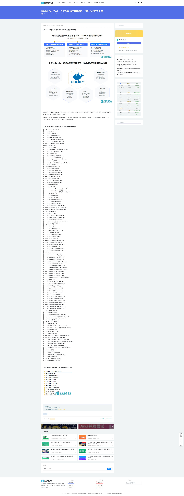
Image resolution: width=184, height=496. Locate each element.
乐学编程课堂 (74, 493)
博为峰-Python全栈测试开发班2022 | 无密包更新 (62, 449)
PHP (121, 92)
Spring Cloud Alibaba (120, 97)
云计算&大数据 (60, 25)
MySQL (128, 90)
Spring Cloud (137, 94)
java (129, 85)
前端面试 (137, 101)
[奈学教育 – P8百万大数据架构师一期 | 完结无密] (45, 458)
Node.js (137, 90)
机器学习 (52, 445)
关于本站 (71, 482)
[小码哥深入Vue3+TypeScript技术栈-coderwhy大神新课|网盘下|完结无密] (82, 444)
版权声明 (71, 485)
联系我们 (71, 488)
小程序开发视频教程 (54, 438)
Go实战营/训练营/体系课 (121, 86)
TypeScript (129, 96)
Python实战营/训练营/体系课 (137, 92)
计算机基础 (90, 438)
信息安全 (129, 99)
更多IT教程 (101, 2)
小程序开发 (121, 108)
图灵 (137, 103)
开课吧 (129, 108)
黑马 (137, 114)
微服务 (137, 108)
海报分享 (109, 419)
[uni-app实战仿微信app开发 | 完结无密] (45, 437)
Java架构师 (129, 87)
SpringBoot (129, 94)
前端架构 (129, 101)
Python (89, 459)
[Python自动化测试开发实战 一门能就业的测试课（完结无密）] (82, 458)
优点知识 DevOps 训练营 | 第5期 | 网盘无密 (126, 61)
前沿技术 (53, 25)
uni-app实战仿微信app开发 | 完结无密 (59, 435)
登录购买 (129, 43)
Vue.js (121, 99)
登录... (45, 468)
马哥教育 (120, 114)
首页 (59, 2)
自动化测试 (137, 112)
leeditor (50, 419)
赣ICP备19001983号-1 (117, 493)
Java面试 (137, 87)
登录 (136, 2)
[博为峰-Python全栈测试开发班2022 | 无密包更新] (45, 451)
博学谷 (120, 103)
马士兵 (129, 114)
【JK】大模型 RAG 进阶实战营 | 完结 (125, 59)
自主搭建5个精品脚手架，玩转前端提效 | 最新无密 (99, 449)
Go (137, 83)
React (121, 94)
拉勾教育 (120, 110)
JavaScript (137, 85)
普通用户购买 (122, 39)
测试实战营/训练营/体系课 (137, 110)
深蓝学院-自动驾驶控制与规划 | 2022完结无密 (62, 442)
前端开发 (89, 452)
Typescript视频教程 (91, 445)
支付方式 (100, 485)
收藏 (103, 419)
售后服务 (100, 488)
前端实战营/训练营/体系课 (137, 99)
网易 (129, 112)
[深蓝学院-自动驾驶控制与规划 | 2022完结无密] (45, 444)
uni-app (137, 96)
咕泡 (129, 103)
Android (128, 83)
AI (120, 83)
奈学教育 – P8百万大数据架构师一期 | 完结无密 (62, 456)
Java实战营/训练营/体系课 (121, 88)
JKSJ (121, 90)
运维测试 (96, 2)
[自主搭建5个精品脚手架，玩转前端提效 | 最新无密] (82, 451)
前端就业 (120, 101)
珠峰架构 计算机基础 (93, 435)
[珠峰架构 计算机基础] (82, 437)
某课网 (129, 110)
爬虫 (121, 112)
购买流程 (100, 482)
